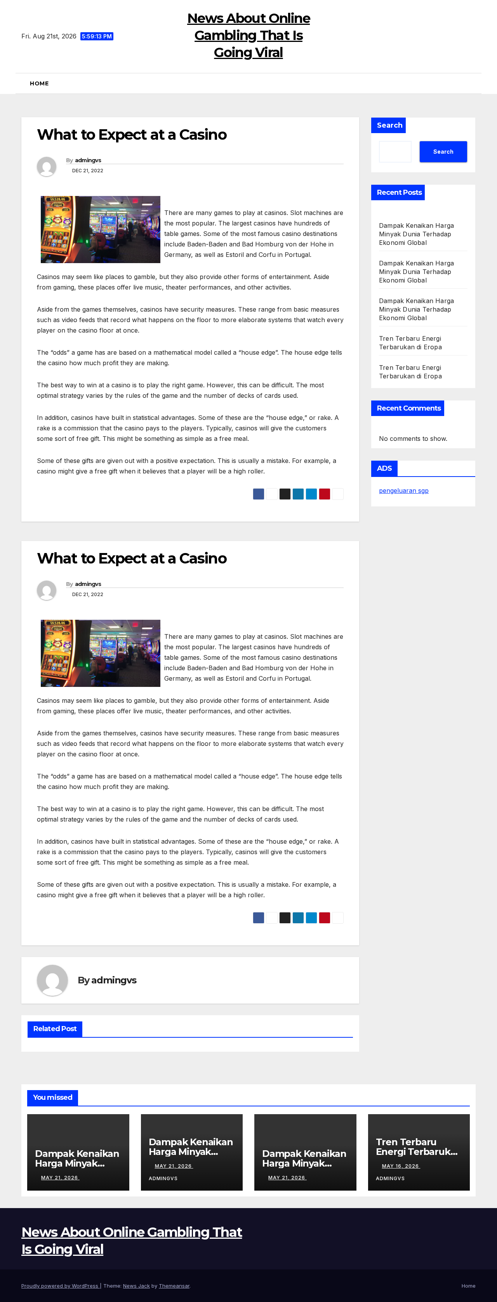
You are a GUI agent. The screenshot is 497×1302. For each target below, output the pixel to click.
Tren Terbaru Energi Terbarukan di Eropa (419, 1151)
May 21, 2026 (60, 1178)
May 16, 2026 (401, 1166)
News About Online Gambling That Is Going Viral (248, 35)
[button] (473, 83)
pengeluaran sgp (404, 490)
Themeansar (174, 1286)
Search (390, 125)
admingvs (88, 160)
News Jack (136, 1286)
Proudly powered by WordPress (60, 1286)
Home (39, 83)
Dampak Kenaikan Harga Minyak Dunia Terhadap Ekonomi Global (416, 234)
